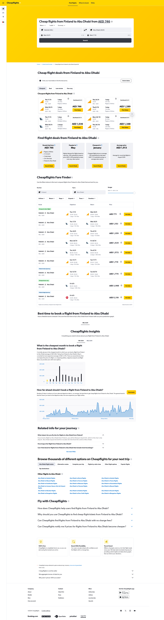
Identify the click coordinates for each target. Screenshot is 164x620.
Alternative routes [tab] (63, 464)
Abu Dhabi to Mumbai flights (47, 490)
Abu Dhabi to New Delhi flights (79, 493)
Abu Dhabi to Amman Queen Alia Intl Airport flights (51, 487)
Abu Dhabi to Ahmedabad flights (112, 483)
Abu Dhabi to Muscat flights (46, 481)
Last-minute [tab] (59, 88)
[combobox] (43, 25)
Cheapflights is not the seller (48, 571)
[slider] (134, 193)
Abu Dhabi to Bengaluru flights (47, 493)
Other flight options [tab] (111, 464)
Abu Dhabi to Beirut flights (78, 478)
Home (38, 64)
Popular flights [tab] (125, 464)
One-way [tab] (70, 88)
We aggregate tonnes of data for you (50, 574)
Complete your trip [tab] (78, 464)
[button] (3, 3)
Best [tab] (50, 88)
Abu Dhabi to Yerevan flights (78, 481)
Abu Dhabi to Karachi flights (110, 490)
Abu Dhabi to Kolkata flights (78, 490)
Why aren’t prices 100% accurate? (50, 578)
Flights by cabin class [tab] (94, 464)
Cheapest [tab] (42, 88)
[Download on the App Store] (124, 597)
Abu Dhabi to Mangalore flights (111, 493)
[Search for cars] (3, 13)
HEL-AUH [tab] (85, 323)
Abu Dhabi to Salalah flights (46, 478)
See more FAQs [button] (71, 451)
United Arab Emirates (47, 64)
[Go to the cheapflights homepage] (14, 3)
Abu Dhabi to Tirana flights (110, 481)
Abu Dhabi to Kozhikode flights (47, 483)
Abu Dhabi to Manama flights (79, 483)
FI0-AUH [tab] (81, 340)
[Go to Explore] (3, 17)
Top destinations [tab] (44, 468)
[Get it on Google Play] (124, 592)
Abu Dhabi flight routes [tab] (46, 464)
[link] (49, 166)
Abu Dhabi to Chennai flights (78, 486)
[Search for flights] (3, 9)
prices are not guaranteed (75, 565)
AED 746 (104, 21)
